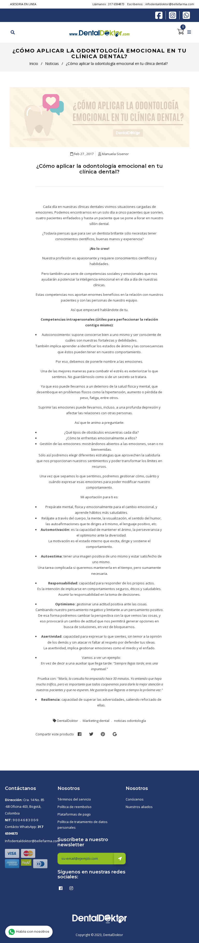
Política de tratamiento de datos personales (83, 824)
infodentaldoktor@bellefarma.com (169, 4)
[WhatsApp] (186, 14)
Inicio (33, 63)
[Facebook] (160, 14)
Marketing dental (96, 720)
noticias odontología (130, 720)
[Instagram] (173, 15)
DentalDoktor (67, 720)
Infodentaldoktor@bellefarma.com (32, 841)
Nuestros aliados (139, 806)
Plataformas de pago (74, 814)
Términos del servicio (74, 799)
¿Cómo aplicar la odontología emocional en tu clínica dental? (99, 169)
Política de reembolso (74, 806)
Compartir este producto (54, 734)
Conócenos (135, 799)
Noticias (52, 63)
